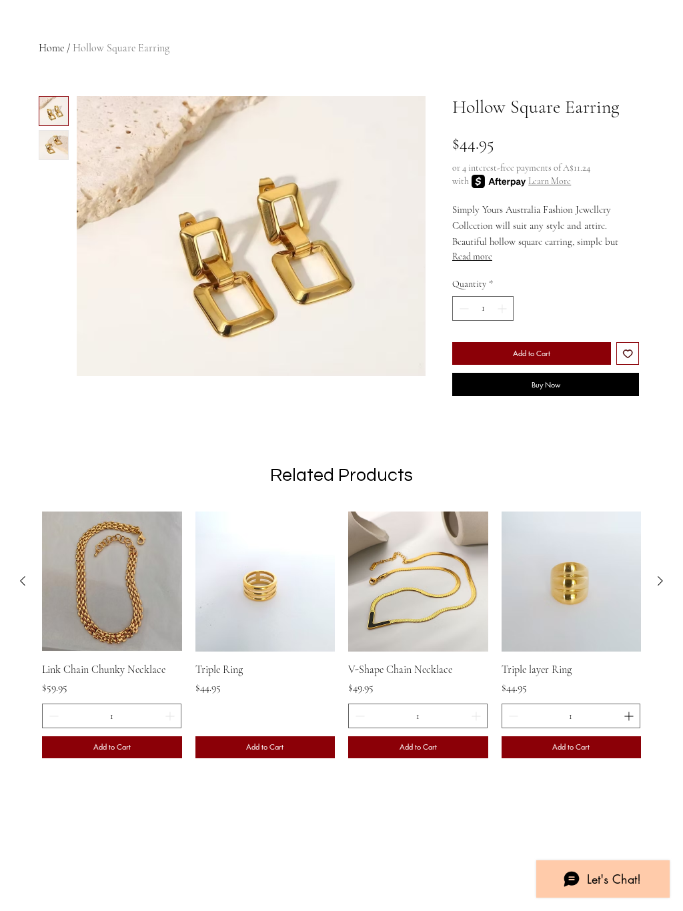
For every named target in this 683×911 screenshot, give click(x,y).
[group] (341, 634)
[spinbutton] (483, 308)
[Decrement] (462, 308)
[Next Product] (660, 581)
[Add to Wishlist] (628, 353)
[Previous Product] (23, 581)
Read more (472, 256)
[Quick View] (112, 582)
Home (51, 48)
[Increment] (503, 308)
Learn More (549, 181)
